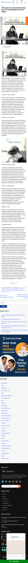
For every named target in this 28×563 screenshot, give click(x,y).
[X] (20, 481)
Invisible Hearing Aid (6, 415)
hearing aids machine (16, 289)
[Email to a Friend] (16, 283)
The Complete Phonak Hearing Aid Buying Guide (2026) (13, 315)
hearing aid (20, 287)
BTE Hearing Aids (5, 398)
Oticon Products (5, 420)
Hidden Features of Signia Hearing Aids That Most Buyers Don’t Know (13, 326)
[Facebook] (2, 481)
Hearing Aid (4, 405)
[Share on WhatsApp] (12, 283)
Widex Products (5, 458)
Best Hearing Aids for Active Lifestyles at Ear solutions (22, 296)
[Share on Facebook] (14, 283)
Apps (2, 385)
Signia (2, 438)
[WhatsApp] (13, 481)
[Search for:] (14, 303)
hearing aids (8, 289)
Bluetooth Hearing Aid (6, 395)
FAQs (2, 400)
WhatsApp (15, 561)
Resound (3, 430)
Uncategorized (5, 453)
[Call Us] (17, 1)
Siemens (3, 435)
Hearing (3, 403)
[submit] (19, 486)
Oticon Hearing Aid (6, 418)
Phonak (3, 423)
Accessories (4, 383)
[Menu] (25, 1)
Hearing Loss (4, 410)
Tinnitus (3, 451)
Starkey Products (5, 448)
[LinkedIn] (16, 481)
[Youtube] (9, 481)
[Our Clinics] (13, 1)
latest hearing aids (19, 290)
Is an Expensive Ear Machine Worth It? (10, 319)
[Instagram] (6, 481)
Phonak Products (5, 425)
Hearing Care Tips (5, 408)
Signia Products (5, 440)
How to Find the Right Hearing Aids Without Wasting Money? (14, 322)
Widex (2, 456)
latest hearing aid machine (10, 290)
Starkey (3, 443)
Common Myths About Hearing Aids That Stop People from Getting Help (14, 331)
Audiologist (4, 388)
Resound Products (5, 433)
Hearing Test (4, 413)
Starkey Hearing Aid (6, 445)
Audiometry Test (5, 390)
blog (3, 6)
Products (3, 428)
